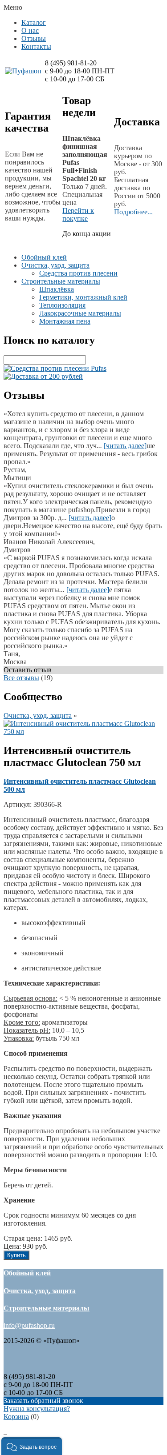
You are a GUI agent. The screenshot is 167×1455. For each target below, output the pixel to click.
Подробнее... (133, 212)
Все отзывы (21, 677)
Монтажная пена (64, 321)
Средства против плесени (78, 273)
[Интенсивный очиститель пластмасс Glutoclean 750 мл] (83, 731)
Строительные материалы (60, 281)
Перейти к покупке (78, 214)
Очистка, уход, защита (55, 265)
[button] (31, 1446)
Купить (16, 1255)
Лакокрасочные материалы (80, 313)
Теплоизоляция (62, 305)
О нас (30, 30)
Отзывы (33, 38)
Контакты (36, 46)
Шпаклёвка (56, 289)
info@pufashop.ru (29, 1325)
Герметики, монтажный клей (83, 297)
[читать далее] (125, 445)
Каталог (33, 22)
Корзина (16, 1416)
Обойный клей (44, 257)
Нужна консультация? (37, 1408)
